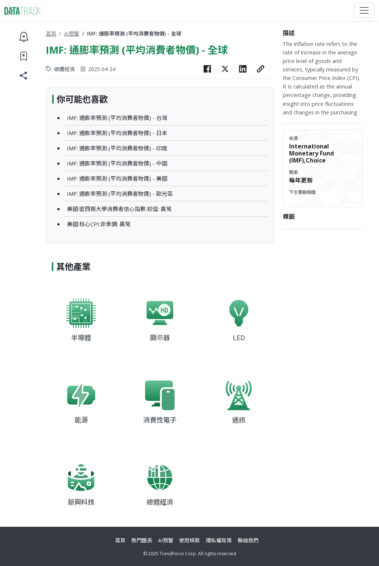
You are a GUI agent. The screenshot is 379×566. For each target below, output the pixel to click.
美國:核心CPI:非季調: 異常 (99, 224)
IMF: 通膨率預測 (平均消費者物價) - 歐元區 (120, 193)
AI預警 (71, 33)
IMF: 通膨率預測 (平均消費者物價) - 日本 (117, 133)
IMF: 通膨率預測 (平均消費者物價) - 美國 (117, 178)
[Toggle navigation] (364, 10)
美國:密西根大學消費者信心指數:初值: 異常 (119, 208)
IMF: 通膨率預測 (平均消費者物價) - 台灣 (117, 117)
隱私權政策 (219, 540)
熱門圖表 (141, 540)
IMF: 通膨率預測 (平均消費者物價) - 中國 (117, 163)
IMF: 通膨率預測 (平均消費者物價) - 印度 (117, 148)
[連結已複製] (260, 69)
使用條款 (189, 540)
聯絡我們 (248, 540)
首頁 (51, 33)
